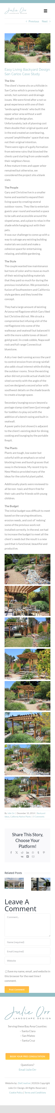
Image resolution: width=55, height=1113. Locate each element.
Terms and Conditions (35, 1092)
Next (45, 21)
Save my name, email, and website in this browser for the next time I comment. (27, 976)
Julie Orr (11, 813)
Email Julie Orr (27, 1069)
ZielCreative (24, 1083)
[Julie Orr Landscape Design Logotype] (27, 1005)
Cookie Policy (16, 1092)
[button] (7, 884)
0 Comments (38, 816)
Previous (34, 21)
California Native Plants (20, 816)
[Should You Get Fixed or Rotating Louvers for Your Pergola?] (40, 884)
